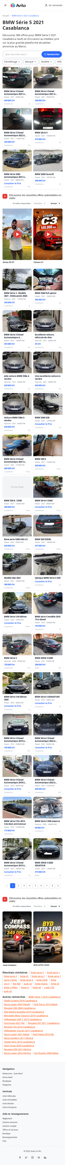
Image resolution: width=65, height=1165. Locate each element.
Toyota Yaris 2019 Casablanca (19, 1041)
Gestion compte (9, 1126)
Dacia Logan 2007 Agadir (17, 1004)
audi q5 (28, 983)
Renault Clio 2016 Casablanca (19, 1026)
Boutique (6, 1133)
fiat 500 (17, 983)
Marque (29, 61)
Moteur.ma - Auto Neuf (12, 1073)
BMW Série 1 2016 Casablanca (44, 996)
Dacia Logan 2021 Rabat (16, 1034)
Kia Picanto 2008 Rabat (46, 1053)
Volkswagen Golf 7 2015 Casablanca (23, 1019)
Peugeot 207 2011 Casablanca (43, 1023)
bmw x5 (24, 976)
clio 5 (6, 983)
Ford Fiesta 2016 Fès (43, 1034)
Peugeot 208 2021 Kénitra (17, 1049)
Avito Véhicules (9, 1096)
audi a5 (8, 991)
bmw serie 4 (26, 979)
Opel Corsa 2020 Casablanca (19, 1045)
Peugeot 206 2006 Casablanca (19, 1008)
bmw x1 (25, 987)
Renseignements (10, 1137)
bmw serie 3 (10, 976)
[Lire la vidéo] (17, 234)
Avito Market (8, 1103)
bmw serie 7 (54, 976)
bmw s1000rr (11, 987)
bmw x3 (55, 983)
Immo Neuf (7, 1077)
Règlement (7, 1118)
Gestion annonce (10, 1122)
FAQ (4, 1141)
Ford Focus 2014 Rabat (45, 1004)
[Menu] (5, 5)
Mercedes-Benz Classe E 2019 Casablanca (26, 1015)
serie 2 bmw (10, 979)
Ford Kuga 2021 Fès (14, 1023)
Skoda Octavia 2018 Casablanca (20, 1000)
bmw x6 (37, 987)
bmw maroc (41, 983)
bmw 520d (41, 979)
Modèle (45, 61)
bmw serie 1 (53, 972)
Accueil (6, 16)
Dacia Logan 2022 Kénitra (17, 1053)
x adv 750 (49, 987)
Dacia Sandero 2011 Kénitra (18, 1038)
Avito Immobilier (10, 1099)
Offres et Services (10, 1129)
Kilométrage (10, 61)
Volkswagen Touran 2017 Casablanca (23, 1030)
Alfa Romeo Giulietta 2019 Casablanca (24, 1011)
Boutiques (7, 1081)
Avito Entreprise (10, 1107)
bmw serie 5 (37, 972)
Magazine (7, 1084)
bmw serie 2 (38, 976)
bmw (53, 979)
